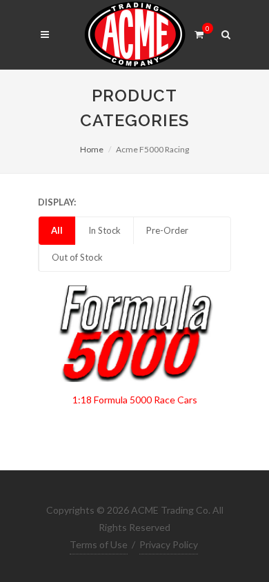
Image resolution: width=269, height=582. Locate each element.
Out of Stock (77, 257)
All (57, 230)
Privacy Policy (168, 544)
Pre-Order (167, 230)
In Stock (104, 230)
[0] (198, 32)
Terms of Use (99, 544)
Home (91, 149)
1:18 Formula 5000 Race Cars (134, 399)
